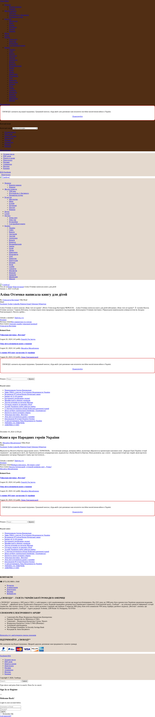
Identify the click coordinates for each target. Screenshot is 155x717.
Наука (7, 33)
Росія (11, 86)
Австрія (12, 58)
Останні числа (10, 132)
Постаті (12, 29)
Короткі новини (15, 7)
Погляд (7, 37)
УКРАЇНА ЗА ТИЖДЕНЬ (15, 423)
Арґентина (13, 60)
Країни (7, 48)
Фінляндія (13, 92)
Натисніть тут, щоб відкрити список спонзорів (18, 635)
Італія (11, 70)
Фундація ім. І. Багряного (19, 15)
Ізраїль (11, 68)
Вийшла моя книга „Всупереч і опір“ (25, 465)
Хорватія (12, 96)
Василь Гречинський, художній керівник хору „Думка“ (30, 467)
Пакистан (13, 80)
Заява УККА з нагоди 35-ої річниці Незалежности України (27, 392)
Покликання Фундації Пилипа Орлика (20, 419)
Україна (12, 50)
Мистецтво (13, 21)
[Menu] (1, 283)
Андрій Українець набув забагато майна (20, 406)
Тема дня (12, 41)
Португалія (13, 82)
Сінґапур (12, 90)
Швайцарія (13, 98)
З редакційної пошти (17, 46)
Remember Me (8, 714)
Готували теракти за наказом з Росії (18, 404)
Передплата (9, 138)
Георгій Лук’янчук (28, 339)
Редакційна (13, 43)
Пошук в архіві (10, 136)
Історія (11, 25)
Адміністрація (12, 587)
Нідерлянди (13, 76)
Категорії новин (6, 128)
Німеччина (13, 74)
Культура (8, 19)
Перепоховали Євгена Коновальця (18, 390)
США (11, 52)
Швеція (12, 101)
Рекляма (8, 140)
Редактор (10, 585)
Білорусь (12, 64)
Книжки (8, 146)
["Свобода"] (5, 177)
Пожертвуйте (77, 116)
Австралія (13, 56)
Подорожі (13, 27)
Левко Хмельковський (29, 357)
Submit (24, 681)
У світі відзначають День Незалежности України (23, 421)
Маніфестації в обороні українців (17, 400)
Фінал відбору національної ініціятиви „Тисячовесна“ (25, 411)
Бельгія (12, 62)
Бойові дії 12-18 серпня (13, 396)
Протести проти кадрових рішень (18, 413)
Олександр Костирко (11, 300)
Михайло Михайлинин (30, 348)
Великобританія (15, 66)
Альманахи (9, 142)
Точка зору (13, 39)
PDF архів (8, 134)
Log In (3, 711)
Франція (12, 94)
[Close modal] (1, 694)
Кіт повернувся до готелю (21, 322)
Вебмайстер (11, 594)
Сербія (11, 88)
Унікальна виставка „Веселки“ (13, 335)
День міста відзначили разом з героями (16, 344)
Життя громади (10, 11)
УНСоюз (12, 13)
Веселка (8, 144)
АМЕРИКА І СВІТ (12, 425)
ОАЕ (11, 78)
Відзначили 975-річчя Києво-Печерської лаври (23, 394)
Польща (12, 84)
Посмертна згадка (16, 17)
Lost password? (5, 716)
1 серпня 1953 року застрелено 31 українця (17, 353)
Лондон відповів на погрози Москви (19, 402)
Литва (11, 72)
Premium (3, 320)
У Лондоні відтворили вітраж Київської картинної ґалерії (27, 408)
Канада (12, 54)
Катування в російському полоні (17, 398)
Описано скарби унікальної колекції (23, 324)
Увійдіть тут (19, 318)
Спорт (7, 35)
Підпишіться (5, 104)
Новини (8, 5)
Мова (11, 23)
